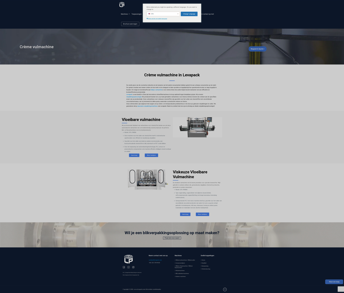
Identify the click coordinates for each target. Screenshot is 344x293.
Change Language (189, 14)
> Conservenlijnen (180, 263)
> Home (203, 260)
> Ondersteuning (205, 269)
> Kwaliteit (203, 263)
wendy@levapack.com (155, 260)
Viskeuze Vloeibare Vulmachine (190, 174)
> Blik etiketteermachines (182, 273)
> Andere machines (180, 276)
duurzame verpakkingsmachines (147, 106)
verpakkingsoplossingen (134, 97)
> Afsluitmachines (180, 270)
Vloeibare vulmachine (141, 119)
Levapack (129, 94)
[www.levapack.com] (122, 4)
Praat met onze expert (172, 238)
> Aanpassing (204, 266)
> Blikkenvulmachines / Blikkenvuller (185, 260)
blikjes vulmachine (156, 90)
